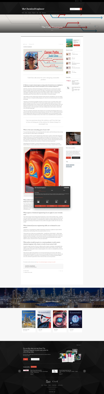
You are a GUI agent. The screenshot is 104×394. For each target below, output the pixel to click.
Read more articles (28, 272)
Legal (42, 385)
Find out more (73, 142)
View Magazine (77, 45)
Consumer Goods (69, 166)
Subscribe (45, 385)
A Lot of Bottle (74, 72)
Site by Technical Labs (52, 389)
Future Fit (73, 58)
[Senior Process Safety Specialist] (26, 370)
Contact (50, 385)
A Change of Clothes (75, 54)
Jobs (37, 12)
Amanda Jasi (32, 266)
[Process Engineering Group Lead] (55, 371)
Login (68, 157)
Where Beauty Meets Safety (76, 67)
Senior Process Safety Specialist (36, 370)
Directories (44, 12)
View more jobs (33, 366)
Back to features (27, 270)
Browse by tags (54, 385)
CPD (40, 12)
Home (23, 12)
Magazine (34, 12)
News (26, 12)
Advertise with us (60, 385)
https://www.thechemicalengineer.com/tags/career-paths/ (46, 262)
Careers (26, 44)
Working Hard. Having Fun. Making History (76, 64)
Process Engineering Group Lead (65, 370)
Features (29, 12)
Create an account (76, 157)
